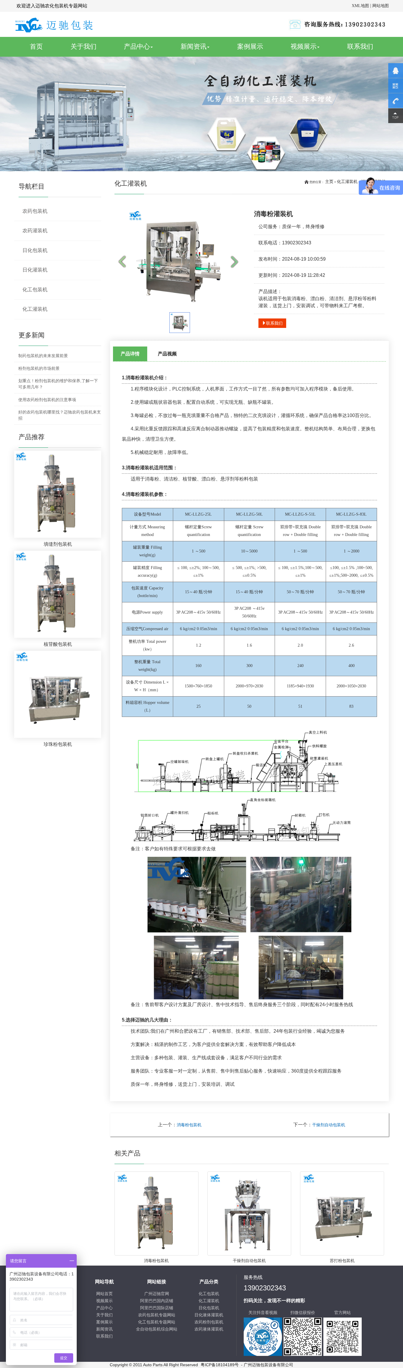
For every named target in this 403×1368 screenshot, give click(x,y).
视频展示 (304, 46)
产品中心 (137, 46)
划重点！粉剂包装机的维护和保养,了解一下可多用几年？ (58, 383)
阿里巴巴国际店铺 (156, 1308)
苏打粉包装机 (342, 1260)
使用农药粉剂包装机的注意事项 (47, 399)
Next (236, 262)
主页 (329, 181)
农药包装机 (34, 211)
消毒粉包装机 (189, 1125)
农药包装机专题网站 (156, 1315)
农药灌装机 (34, 230)
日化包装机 (34, 250)
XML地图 (360, 6)
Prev (123, 262)
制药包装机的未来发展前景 (43, 355)
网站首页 (104, 1294)
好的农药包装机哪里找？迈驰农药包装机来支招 (59, 415)
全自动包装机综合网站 (156, 1329)
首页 (43, 46)
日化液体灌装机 (208, 1315)
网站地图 (380, 6)
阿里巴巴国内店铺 (156, 1301)
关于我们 (83, 46)
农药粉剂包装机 (208, 1322)
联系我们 (360, 46)
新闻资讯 (194, 46)
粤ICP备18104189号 (220, 1364)
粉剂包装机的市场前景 (39, 368)
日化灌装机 (34, 270)
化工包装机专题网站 (156, 1322)
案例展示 (250, 46)
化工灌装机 (347, 181)
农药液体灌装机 (208, 1329)
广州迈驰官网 (156, 1294)
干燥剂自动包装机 (328, 1125)
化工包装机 (34, 289)
